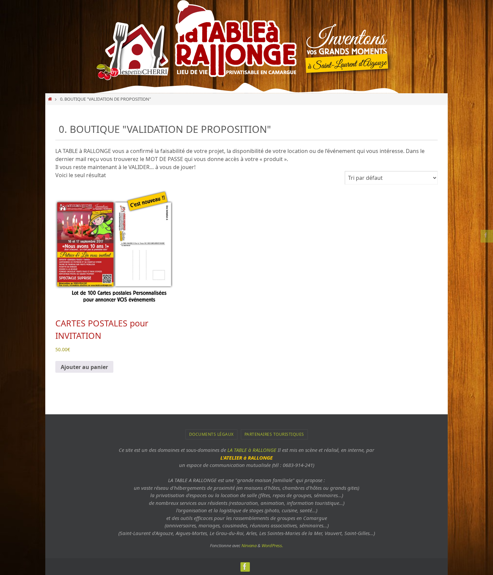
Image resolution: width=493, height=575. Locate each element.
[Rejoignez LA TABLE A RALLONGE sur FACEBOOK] (486, 235)
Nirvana (249, 545)
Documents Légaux (211, 434)
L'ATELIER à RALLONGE (246, 457)
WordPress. (272, 545)
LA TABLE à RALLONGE (251, 450)
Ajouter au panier (84, 367)
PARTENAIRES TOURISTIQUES (274, 434)
